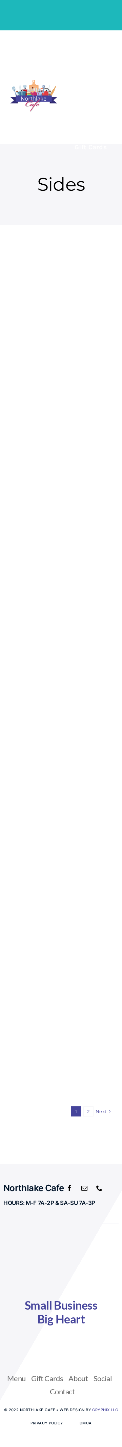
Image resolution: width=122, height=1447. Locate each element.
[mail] (84, 1188)
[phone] (99, 1188)
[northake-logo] (33, 82)
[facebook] (69, 1188)
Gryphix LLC (105, 1409)
